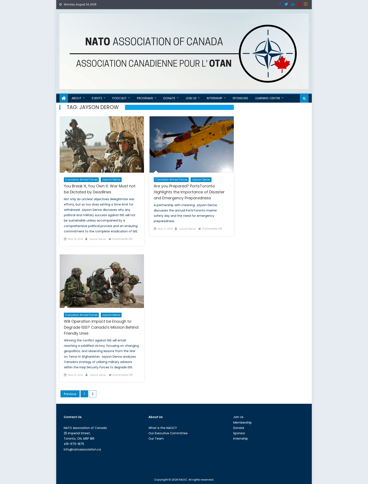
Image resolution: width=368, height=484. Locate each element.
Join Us (191, 98)
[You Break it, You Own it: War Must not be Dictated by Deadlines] (102, 144)
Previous (70, 394)
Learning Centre (267, 98)
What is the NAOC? (162, 428)
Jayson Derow (111, 179)
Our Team (156, 438)
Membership (242, 422)
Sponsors (240, 98)
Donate (169, 98)
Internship (214, 98)
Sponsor (239, 433)
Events (97, 98)
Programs (145, 98)
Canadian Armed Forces (81, 179)
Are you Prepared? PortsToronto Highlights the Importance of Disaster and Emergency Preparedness (189, 192)
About (77, 98)
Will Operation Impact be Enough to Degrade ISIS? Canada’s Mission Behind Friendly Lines (101, 327)
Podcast (119, 98)
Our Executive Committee (168, 433)
